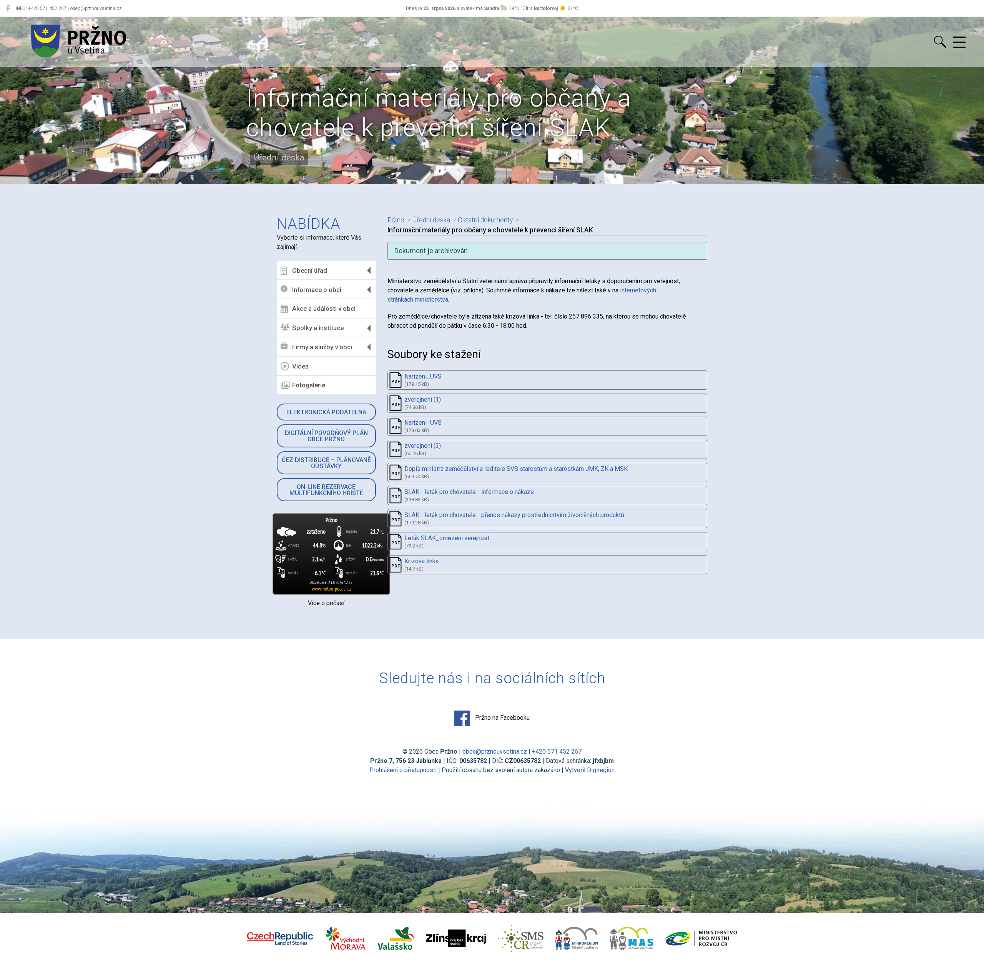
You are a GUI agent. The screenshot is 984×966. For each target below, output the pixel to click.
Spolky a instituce (318, 328)
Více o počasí (326, 603)
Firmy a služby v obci (322, 347)
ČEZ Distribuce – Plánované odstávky (326, 463)
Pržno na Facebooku (502, 717)
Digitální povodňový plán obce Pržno (326, 436)
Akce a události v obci (324, 308)
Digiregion (601, 770)
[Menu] (959, 42)
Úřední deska (431, 220)
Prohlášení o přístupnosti (403, 770)
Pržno (395, 220)
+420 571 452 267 (557, 751)
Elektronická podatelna (326, 412)
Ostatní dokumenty (485, 220)
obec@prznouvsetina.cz (494, 751)
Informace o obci (316, 290)
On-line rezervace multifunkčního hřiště (326, 490)
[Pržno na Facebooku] (8, 8)
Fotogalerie (308, 385)
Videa (300, 366)
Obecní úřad (309, 270)
